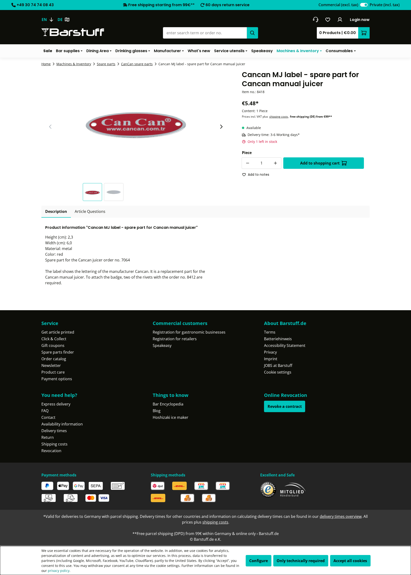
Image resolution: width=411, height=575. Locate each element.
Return (47, 437)
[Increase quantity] (275, 163)
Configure (258, 560)
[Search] (252, 33)
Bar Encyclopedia (168, 404)
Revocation (51, 450)
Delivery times (54, 430)
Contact (48, 417)
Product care (53, 372)
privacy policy (58, 570)
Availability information (62, 424)
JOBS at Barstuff (278, 365)
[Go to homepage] (72, 32)
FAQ (45, 410)
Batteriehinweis (278, 338)
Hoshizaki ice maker (170, 417)
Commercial (338, 4)
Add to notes (258, 174)
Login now (360, 19)
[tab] (56, 212)
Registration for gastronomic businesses (189, 332)
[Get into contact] (315, 19)
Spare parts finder (57, 352)
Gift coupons (52, 345)
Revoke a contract (285, 406)
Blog (157, 410)
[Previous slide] (50, 126)
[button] (93, 192)
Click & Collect (53, 338)
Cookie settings (277, 372)
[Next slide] (221, 126)
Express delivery (55, 404)
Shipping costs (54, 444)
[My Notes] (328, 19)
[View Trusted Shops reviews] (268, 490)
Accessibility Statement (284, 345)
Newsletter (51, 365)
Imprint (270, 358)
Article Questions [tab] (90, 211)
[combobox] (205, 33)
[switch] (364, 5)
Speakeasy (162, 345)
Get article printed (57, 332)
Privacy (270, 352)
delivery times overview (341, 516)
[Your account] (340, 19)
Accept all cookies (350, 560)
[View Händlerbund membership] (293, 490)
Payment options (56, 378)
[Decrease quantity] (247, 163)
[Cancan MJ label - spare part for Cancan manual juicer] (136, 121)
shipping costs (278, 117)
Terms (269, 332)
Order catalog (53, 358)
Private (385, 4)
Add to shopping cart (320, 163)
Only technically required (301, 560)
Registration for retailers (175, 338)
